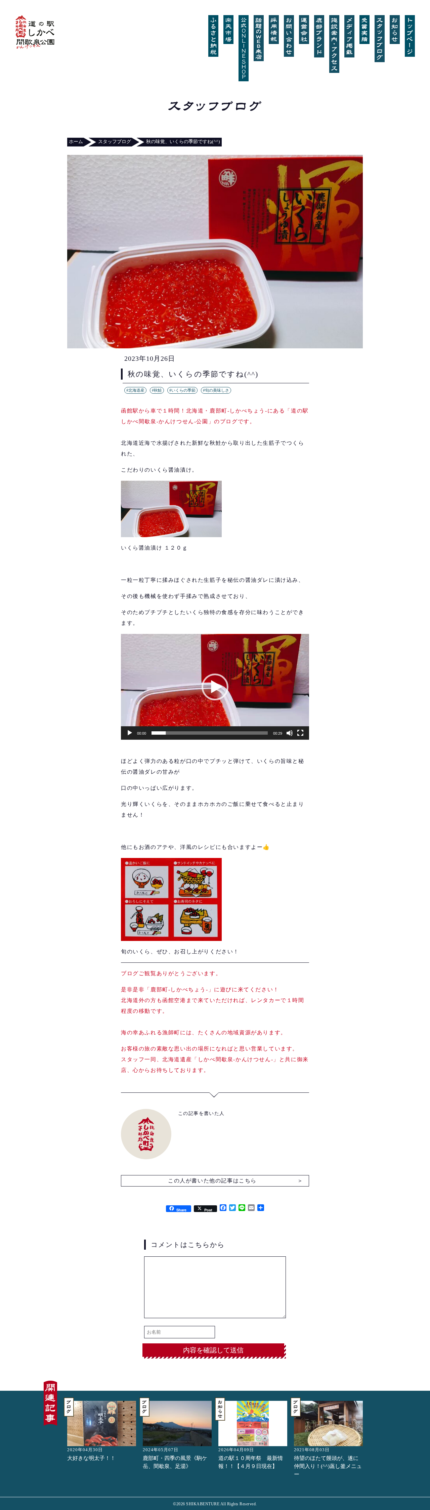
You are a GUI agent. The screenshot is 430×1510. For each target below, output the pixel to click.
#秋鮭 (157, 390)
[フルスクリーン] (300, 733)
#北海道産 (135, 390)
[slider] (210, 733)
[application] (215, 687)
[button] (215, 687)
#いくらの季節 (182, 390)
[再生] (129, 733)
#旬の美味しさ (216, 390)
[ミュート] (289, 733)
